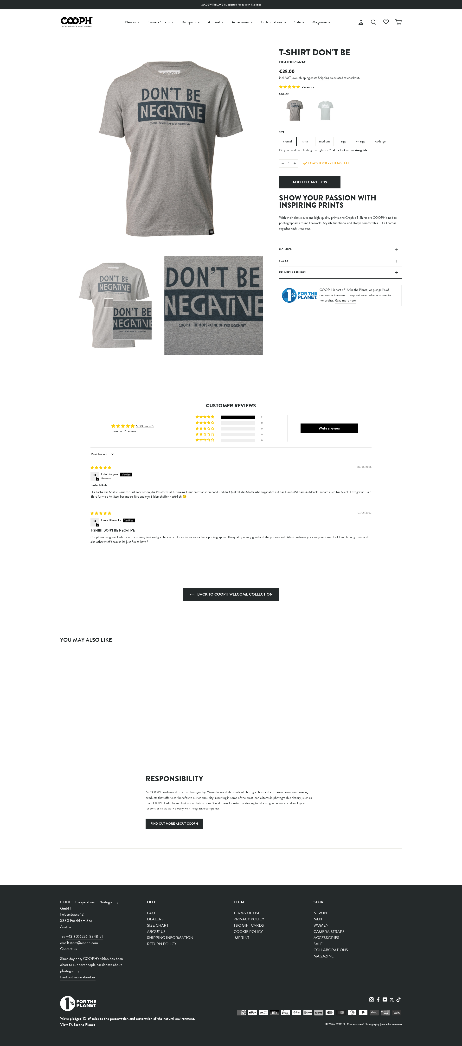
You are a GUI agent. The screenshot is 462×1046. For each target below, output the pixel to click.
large (343, 141)
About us (156, 932)
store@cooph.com (84, 943)
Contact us (68, 949)
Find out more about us (78, 977)
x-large (360, 141)
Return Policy (161, 944)
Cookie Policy (248, 932)
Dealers (155, 919)
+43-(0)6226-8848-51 (84, 936)
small (305, 141)
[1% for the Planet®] (78, 1004)
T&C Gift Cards (249, 925)
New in (320, 913)
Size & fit (285, 261)
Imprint (241, 938)
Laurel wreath (325, 110)
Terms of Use (247, 913)
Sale (318, 944)
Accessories (326, 938)
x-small (288, 141)
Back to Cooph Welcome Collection (234, 594)
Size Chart (157, 925)
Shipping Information (170, 938)
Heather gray (293, 110)
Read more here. (345, 300)
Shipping (323, 77)
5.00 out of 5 (145, 426)
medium (324, 141)
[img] (100, 467)
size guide (361, 150)
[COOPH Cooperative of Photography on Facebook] (378, 999)
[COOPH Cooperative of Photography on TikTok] (398, 999)
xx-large (380, 141)
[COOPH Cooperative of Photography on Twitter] (391, 999)
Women (321, 925)
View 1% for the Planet (77, 1024)
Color (284, 94)
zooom (397, 1024)
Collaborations (331, 950)
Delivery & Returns (292, 272)
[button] (290, 87)
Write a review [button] (329, 428)
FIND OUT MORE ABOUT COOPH (174, 823)
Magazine (324, 956)
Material (285, 249)
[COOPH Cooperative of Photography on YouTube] (385, 999)
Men (318, 919)
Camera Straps (329, 932)
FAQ (151, 913)
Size (281, 132)
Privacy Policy (249, 919)
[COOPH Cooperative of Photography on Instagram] (371, 999)
